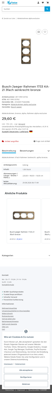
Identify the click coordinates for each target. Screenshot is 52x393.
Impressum (8, 364)
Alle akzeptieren (26, 370)
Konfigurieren (26, 377)
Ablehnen (26, 384)
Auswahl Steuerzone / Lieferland (15, 131)
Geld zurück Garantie (9, 324)
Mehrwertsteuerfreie (9, 308)
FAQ (3, 329)
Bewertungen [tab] (27, 151)
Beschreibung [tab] (9, 151)
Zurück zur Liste (9, 18)
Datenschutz (20, 364)
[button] (38, 2)
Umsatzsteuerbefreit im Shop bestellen (16, 311)
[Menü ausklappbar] (3, 1)
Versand (21, 124)
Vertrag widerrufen (8, 319)
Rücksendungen (8, 316)
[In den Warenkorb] (4, 26)
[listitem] (24, 221)
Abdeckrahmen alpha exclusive (23, 104)
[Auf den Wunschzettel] (45, 31)
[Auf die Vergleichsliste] (38, 31)
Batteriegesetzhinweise (10, 321)
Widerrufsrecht (7, 313)
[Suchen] (47, 9)
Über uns (5, 327)
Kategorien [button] (7, 255)
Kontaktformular (8, 285)
